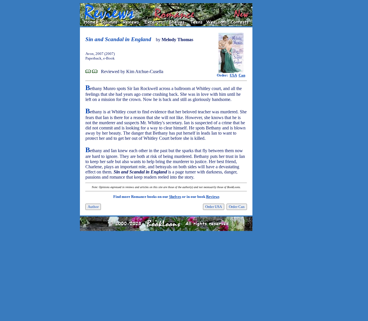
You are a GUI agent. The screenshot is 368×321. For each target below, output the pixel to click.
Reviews (212, 196)
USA (233, 75)
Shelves (175, 196)
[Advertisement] (271, 89)
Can (242, 75)
